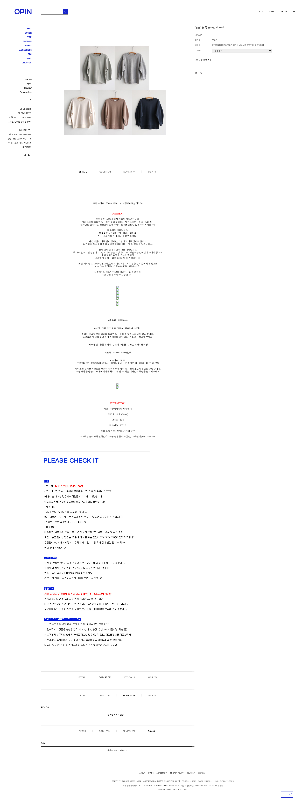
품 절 (199, 73)
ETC (30, 54)
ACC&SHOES (25, 50)
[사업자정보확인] (187, 786)
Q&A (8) (152, 171)
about (142, 773)
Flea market (25, 92)
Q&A (29, 83)
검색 (65, 11)
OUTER (28, 33)
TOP (29, 37)
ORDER (283, 11)
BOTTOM (27, 41)
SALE (29, 58)
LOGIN (260, 11)
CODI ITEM (105, 171)
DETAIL (83, 171)
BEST (29, 28)
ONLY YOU (27, 62)
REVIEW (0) (129, 171)
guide (150, 773)
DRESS (28, 45)
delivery (191, 773)
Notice (28, 79)
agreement (162, 773)
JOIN (271, 11)
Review (28, 88)
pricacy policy (177, 773)
